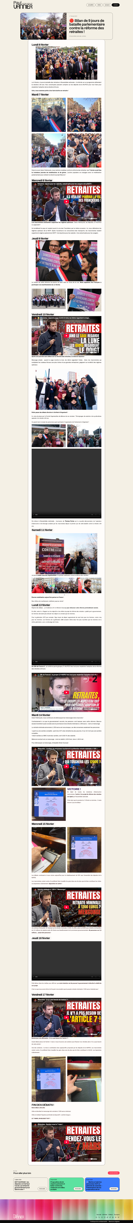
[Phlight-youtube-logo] (102, 1217)
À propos (117, 1214)
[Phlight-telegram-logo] (110, 1217)
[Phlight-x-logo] (99, 1217)
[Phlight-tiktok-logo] (107, 1217)
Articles (84, 36)
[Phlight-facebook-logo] (96, 1217)
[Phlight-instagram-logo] (104, 1217)
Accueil (99, 1214)
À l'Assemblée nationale (75, 36)
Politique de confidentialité (98, 1221)
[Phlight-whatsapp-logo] (113, 1217)
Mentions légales (114, 1221)
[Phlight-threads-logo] (115, 1217)
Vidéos (110, 1214)
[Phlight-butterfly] (118, 1217)
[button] (33, 586)
